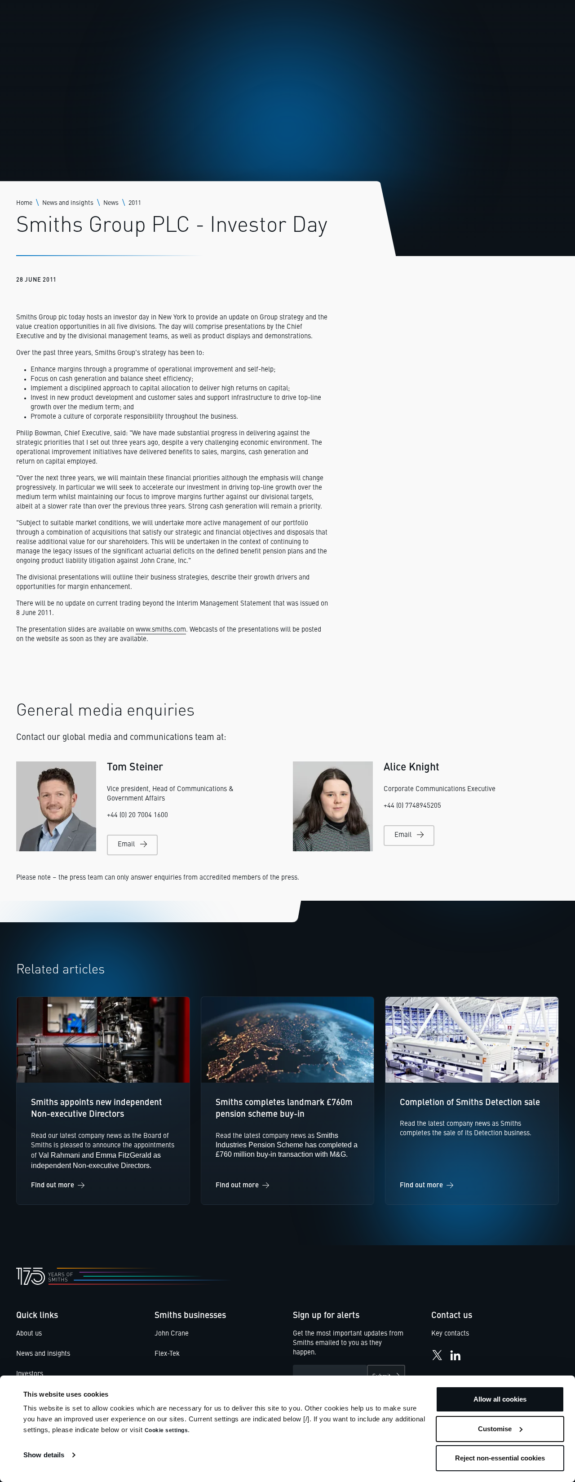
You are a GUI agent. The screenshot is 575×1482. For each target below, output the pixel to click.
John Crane (172, 1334)
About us (29, 1334)
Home (24, 203)
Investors (29, 1374)
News (111, 203)
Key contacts (450, 1334)
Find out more (52, 1185)
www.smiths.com (161, 630)
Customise (495, 1429)
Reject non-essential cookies (500, 1458)
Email (126, 844)
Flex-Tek (167, 1354)
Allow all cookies (499, 1399)
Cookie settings (166, 1430)
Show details (43, 1455)
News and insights (67, 203)
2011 (134, 203)
